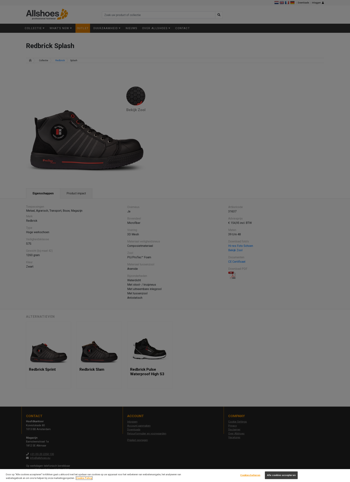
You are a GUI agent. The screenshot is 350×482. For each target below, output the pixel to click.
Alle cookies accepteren (281, 475)
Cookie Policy (84, 478)
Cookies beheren (250, 475)
